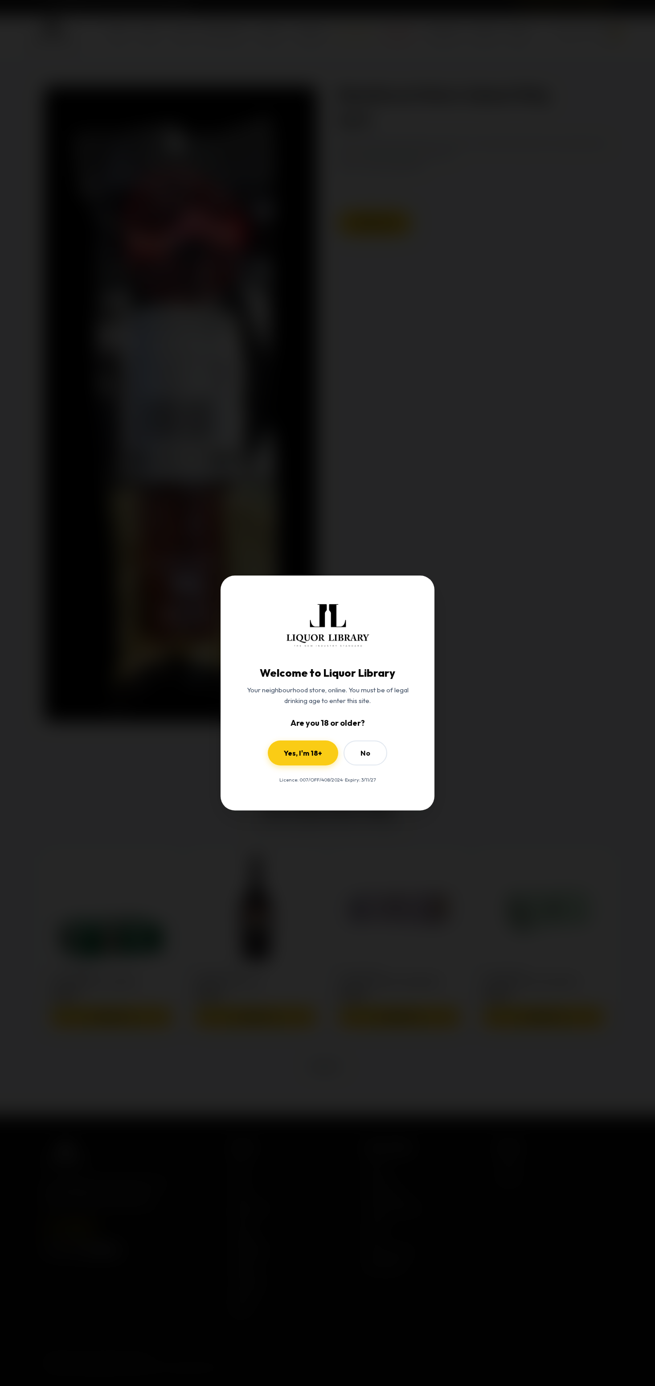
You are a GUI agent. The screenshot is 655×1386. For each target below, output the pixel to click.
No (365, 753)
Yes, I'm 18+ (303, 753)
